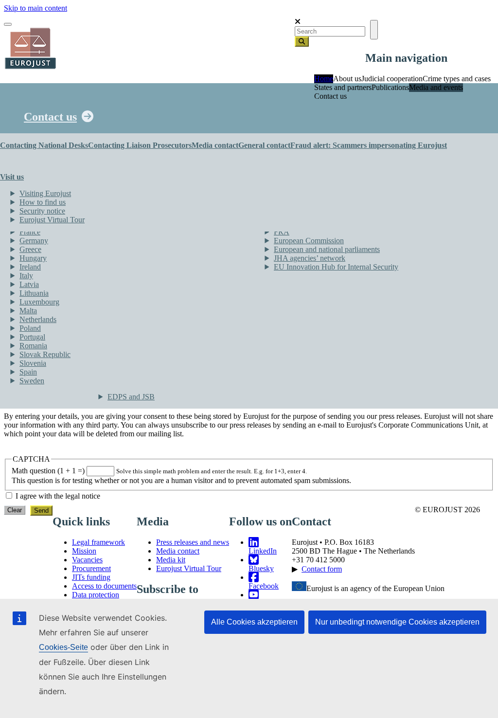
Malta (28, 310)
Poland (30, 328)
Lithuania (34, 293)
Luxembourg (39, 302)
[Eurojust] (30, 68)
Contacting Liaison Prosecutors (140, 145)
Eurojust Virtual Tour (52, 219)
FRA (281, 232)
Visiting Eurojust (45, 193)
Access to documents (104, 586)
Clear (14, 510)
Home (323, 78)
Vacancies (87, 560)
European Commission (309, 240)
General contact (264, 145)
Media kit (170, 560)
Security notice (42, 211)
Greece (30, 249)
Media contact (215, 145)
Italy (26, 275)
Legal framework (98, 542)
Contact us (50, 116)
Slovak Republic (45, 354)
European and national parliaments (327, 249)
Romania (33, 345)
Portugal (32, 337)
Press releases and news (192, 542)
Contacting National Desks (44, 145)
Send (41, 510)
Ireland (30, 267)
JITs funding (91, 577)
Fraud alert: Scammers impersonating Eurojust (368, 145)
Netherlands (37, 319)
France (29, 232)
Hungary (33, 258)
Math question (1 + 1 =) (48, 471)
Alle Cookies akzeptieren (254, 622)
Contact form (322, 569)
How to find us (42, 202)
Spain (28, 372)
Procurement (91, 568)
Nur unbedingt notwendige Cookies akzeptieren (397, 622)
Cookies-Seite (63, 647)
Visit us (12, 177)
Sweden (31, 381)
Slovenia (32, 363)
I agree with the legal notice (58, 496)
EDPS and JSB (131, 397)
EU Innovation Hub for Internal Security (336, 267)
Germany (33, 240)
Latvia (29, 284)
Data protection (95, 595)
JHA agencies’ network (309, 258)
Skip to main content (35, 8)
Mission (84, 551)
